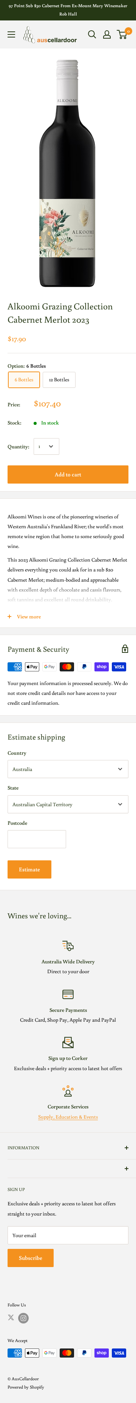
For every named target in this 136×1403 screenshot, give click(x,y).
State (13, 787)
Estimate (29, 869)
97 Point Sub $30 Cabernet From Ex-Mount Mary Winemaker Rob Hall (68, 10)
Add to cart (68, 474)
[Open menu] (11, 34)
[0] (122, 34)
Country (17, 752)
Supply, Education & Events (68, 1116)
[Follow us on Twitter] (11, 1317)
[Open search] (92, 34)
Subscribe (30, 1257)
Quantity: (18, 446)
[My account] (107, 34)
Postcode (17, 822)
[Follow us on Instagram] (23, 1318)
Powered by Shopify (26, 1387)
